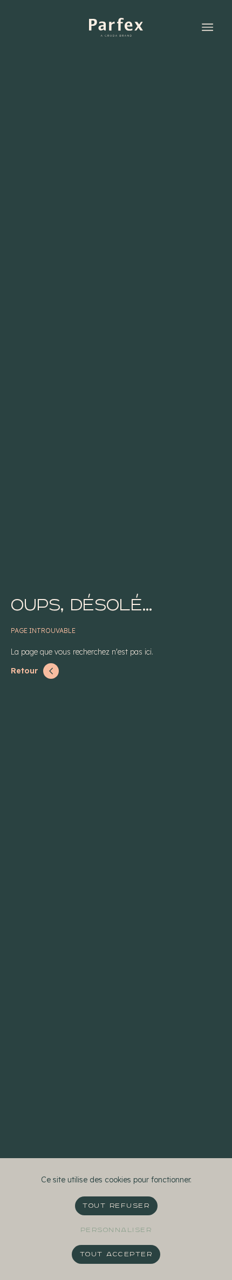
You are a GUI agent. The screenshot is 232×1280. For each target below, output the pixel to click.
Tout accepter (116, 1254)
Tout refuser (116, 1206)
